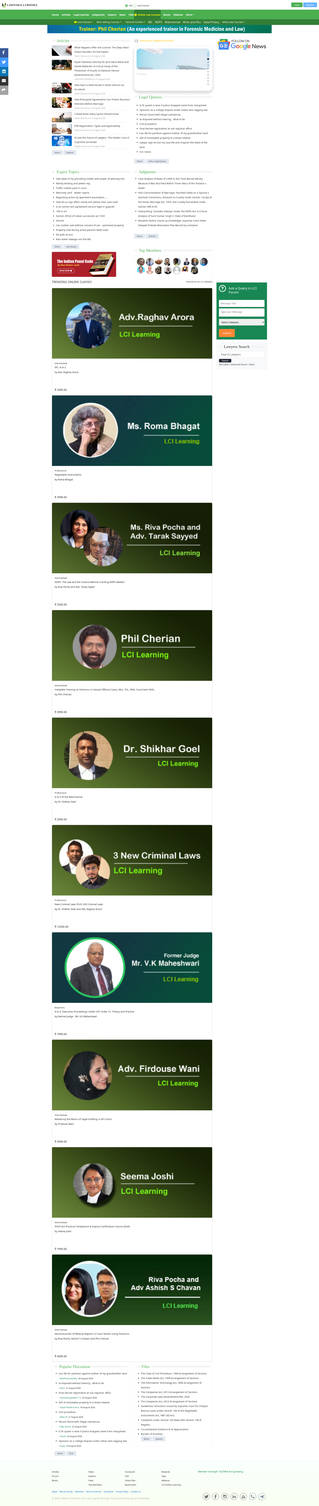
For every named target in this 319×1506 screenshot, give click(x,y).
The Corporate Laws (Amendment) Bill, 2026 (165, 1396)
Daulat (63, 1436)
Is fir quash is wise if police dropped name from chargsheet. (173, 105)
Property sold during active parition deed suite (82, 229)
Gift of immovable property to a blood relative (165, 137)
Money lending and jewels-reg (73, 183)
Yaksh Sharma (81, 56)
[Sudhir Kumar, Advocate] (186, 261)
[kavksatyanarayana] (186, 269)
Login (297, 4)
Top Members (150, 250)
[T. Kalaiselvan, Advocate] (168, 261)
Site (130, 5)
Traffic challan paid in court (71, 188)
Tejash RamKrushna (69, 1407)
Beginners (60, 1007)
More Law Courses (232, 22)
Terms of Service (93, 1491)
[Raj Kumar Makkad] (150, 261)
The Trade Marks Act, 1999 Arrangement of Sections (170, 1378)
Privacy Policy (122, 1491)
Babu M (63, 1417)
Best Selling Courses (108, 22)
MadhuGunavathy (68, 1378)
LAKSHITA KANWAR (83, 79)
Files (131, 14)
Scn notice (145, 151)
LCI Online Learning (171, 1484)
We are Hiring (66, 1491)
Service (60, 220)
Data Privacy (211, 22)
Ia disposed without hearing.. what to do (162, 119)
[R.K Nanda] (168, 269)
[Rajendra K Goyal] (141, 261)
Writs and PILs (192, 22)
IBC (150, 22)
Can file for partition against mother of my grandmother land (174, 133)
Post (71, 1453)
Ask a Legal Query (157, 161)
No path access (64, 234)
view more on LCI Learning (199, 281)
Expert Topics (68, 172)
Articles (66, 14)
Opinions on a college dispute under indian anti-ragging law (174, 110)
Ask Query (71, 246)
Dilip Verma (65, 1426)
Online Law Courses (148, 14)
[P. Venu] (141, 269)
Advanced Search (239, 364)
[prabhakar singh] (159, 269)
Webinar (178, 14)
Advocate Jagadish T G (70, 1397)
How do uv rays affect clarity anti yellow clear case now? (87, 202)
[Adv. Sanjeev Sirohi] (177, 269)
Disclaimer (109, 1491)
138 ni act (61, 211)
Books (166, 14)
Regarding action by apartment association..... (81, 197)
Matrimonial (172, 22)
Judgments (98, 14)
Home (55, 14)
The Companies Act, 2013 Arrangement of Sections (169, 1392)
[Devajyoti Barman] (177, 261)
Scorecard (130, 1471)
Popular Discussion (74, 1366)
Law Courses (143, 5)
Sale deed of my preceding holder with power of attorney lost (90, 178)
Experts (112, 14)
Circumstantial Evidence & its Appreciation (164, 1429)
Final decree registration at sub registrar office (166, 128)
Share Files (130, 1480)
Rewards (165, 1471)
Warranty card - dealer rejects (72, 192)
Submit (69, 152)
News (122, 14)
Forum (55, 1476)
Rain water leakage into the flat (73, 239)
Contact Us (136, 1491)
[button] (208, 53)
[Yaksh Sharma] (195, 269)
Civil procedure (148, 123)
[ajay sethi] (204, 261)
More (189, 14)
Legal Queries (81, 14)
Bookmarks (130, 1484)
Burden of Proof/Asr (152, 1434)
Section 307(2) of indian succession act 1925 (80, 216)
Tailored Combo (134, 22)
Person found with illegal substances (160, 114)
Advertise (79, 1491)
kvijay (62, 1446)
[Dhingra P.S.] (150, 269)
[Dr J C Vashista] (195, 261)
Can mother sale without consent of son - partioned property (90, 225)
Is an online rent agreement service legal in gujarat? (85, 206)
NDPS (158, 22)
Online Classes (72, 282)
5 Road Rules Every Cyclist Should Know (96, 113)
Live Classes (84, 22)
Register (310, 4)
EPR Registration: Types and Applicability (97, 125)
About (54, 1491)
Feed (90, 1480)
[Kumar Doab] (159, 261)
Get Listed (223, 364)
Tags (163, 1476)
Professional (60, 470)
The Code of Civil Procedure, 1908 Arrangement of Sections (174, 1373)
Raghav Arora (80, 146)
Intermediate (61, 363)
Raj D (62, 1388)
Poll (127, 1476)
